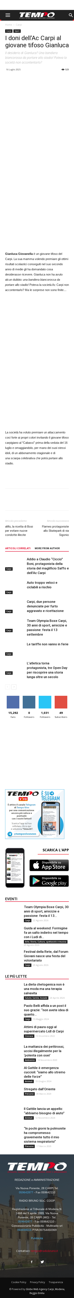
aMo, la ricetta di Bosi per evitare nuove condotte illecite (19, 531)
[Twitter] (42, 1262)
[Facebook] (32, 1262)
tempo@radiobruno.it (44, 1251)
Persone (29, 1093)
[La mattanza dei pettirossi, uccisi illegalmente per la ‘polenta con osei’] (13, 1052)
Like (13, 697)
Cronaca (29, 1036)
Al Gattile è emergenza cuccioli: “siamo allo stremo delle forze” (44, 1072)
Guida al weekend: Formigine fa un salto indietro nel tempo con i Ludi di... (46, 932)
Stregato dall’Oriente (39, 1089)
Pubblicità (37, 1238)
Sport (17, 31)
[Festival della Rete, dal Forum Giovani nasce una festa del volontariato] (13, 957)
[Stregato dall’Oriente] (13, 1095)
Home (8, 24)
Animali (29, 1081)
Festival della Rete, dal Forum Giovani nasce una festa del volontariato (46, 956)
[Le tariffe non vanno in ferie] (15, 649)
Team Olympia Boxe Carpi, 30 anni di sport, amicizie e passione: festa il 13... (46, 911)
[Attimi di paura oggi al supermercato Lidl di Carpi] (13, 1033)
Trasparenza (56, 1282)
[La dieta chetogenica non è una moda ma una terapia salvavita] (13, 990)
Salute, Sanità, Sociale (36, 997)
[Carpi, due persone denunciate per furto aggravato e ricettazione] (15, 606)
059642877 (26, 1192)
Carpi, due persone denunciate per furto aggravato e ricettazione (45, 606)
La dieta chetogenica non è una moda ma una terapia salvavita (44, 988)
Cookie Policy (18, 1282)
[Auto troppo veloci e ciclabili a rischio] (15, 587)
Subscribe (61, 697)
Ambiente (30, 1060)
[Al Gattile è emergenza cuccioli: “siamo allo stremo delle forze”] (13, 1074)
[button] (71, 15)
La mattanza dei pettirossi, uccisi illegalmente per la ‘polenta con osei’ (44, 1051)
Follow (29, 697)
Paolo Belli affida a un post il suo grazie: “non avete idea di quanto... (46, 1010)
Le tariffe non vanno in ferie (47, 644)
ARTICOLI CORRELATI (18, 548)
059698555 (24, 1229)
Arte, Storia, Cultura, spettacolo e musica (45, 941)
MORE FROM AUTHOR (47, 548)
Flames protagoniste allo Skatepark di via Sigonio (55, 531)
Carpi (19, 24)
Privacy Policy (37, 1282)
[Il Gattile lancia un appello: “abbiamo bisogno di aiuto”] (13, 1114)
